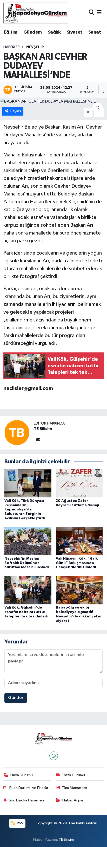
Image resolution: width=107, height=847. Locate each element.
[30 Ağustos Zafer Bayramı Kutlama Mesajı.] (79, 483)
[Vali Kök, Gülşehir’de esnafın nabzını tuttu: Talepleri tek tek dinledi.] (27, 590)
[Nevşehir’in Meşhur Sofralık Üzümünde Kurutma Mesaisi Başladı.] (27, 541)
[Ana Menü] (99, 13)
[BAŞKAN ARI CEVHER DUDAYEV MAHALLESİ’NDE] (53, 101)
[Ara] (91, 13)
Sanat (94, 32)
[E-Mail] (38, 440)
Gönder (15, 698)
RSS (19, 823)
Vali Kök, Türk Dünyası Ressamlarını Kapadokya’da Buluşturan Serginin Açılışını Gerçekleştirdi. (25, 509)
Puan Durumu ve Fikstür (28, 788)
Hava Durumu (21, 775)
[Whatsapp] (53, 755)
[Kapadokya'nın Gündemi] (35, 13)
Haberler (11, 47)
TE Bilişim (66, 840)
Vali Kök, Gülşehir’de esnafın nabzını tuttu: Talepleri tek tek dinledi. (26, 612)
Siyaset (74, 32)
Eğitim (10, 32)
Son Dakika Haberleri (26, 800)
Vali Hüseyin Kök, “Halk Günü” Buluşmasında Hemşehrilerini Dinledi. (77, 563)
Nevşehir (35, 47)
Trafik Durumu (73, 775)
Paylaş (15, 111)
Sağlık (54, 32)
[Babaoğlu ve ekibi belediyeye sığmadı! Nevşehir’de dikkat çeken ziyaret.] (79, 590)
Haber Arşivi (72, 800)
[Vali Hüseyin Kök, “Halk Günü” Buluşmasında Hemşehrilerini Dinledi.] (79, 541)
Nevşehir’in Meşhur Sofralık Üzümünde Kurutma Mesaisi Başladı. (27, 563)
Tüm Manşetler (74, 788)
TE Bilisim (43, 429)
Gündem (32, 32)
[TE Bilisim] (16, 432)
